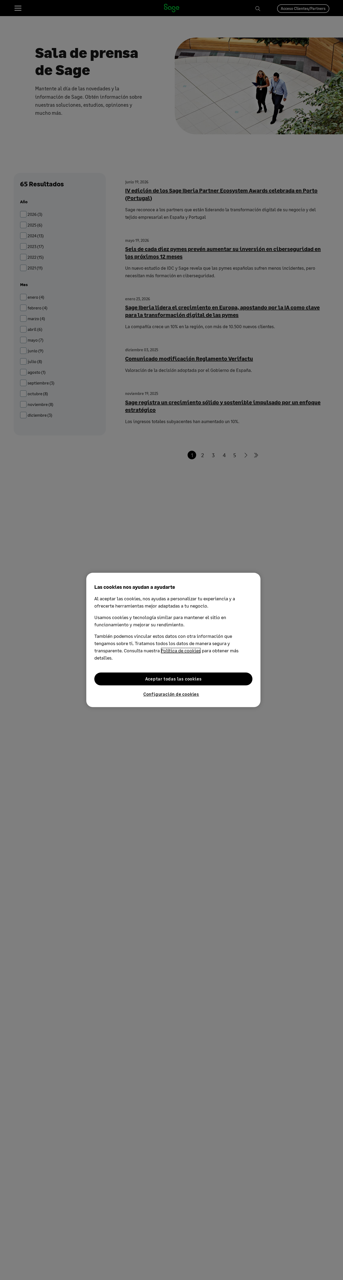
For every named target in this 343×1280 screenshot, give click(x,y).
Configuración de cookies (171, 694)
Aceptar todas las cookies (173, 678)
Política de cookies (181, 650)
